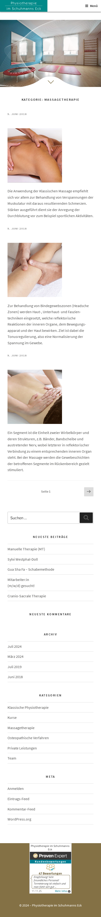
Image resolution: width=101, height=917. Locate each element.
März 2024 (15, 656)
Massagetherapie (21, 727)
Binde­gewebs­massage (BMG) (50, 234)
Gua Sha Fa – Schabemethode (31, 569)
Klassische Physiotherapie (28, 707)
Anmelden (16, 788)
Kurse (12, 717)
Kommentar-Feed (21, 809)
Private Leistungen (22, 748)
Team (12, 758)
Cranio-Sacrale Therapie (27, 596)
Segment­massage (50, 361)
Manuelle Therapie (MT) (26, 549)
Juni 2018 (15, 676)
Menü (94, 6)
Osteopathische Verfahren (28, 737)
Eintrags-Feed (18, 798)
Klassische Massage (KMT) (50, 120)
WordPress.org (19, 819)
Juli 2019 (15, 666)
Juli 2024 (15, 646)
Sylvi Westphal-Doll (23, 559)
